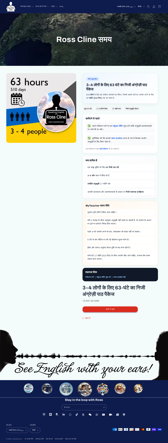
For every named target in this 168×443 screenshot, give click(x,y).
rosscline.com (17, 439)
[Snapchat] (70, 414)
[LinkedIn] (64, 414)
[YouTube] (103, 414)
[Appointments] (47, 389)
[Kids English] (103, 390)
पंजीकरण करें (89, 277)
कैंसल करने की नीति (70, 439)
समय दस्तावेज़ (117, 138)
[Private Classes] (139, 389)
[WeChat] (90, 414)
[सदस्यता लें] (104, 407)
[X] (83, 414)
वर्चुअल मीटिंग (118, 126)
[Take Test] (65, 389)
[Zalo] (57, 414)
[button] (26, 6)
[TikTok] (77, 414)
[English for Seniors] (121, 390)
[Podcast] (124, 414)
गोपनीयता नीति (40, 439)
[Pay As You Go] (84, 389)
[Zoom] (110, 414)
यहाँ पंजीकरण (104, 149)
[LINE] (50, 414)
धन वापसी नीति (29, 439)
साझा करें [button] (88, 318)
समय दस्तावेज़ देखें (119, 277)
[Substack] (117, 414)
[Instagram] (44, 414)
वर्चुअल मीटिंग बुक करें (104, 277)
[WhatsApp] (97, 414)
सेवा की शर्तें (49, 439)
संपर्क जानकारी (59, 439)
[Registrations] (29, 389)
